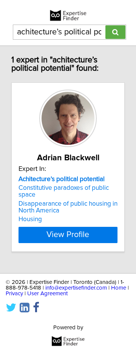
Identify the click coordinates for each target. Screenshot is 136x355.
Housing (30, 219)
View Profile (67, 235)
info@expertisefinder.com (76, 288)
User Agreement (47, 293)
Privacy (14, 293)
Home (118, 288)
